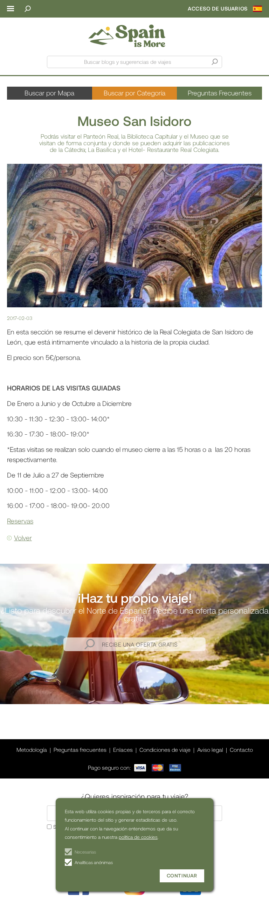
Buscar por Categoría (134, 93)
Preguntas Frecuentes (219, 93)
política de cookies (138, 837)
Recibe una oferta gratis (140, 644)
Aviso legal (210, 749)
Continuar (182, 875)
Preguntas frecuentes (80, 749)
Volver (23, 538)
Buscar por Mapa (49, 93)
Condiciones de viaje (165, 749)
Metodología (31, 749)
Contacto (241, 749)
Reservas (20, 521)
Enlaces (123, 749)
